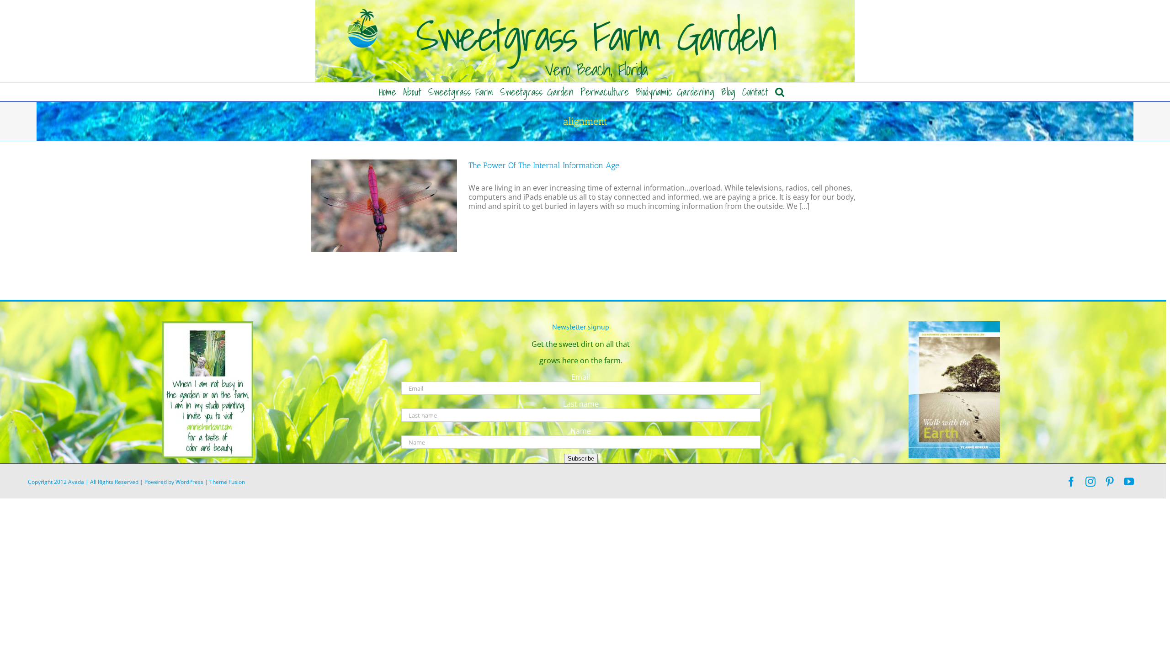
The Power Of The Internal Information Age (543, 165)
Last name (581, 404)
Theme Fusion (227, 482)
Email (580, 377)
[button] (779, 92)
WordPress (189, 482)
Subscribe (581, 458)
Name (580, 430)
